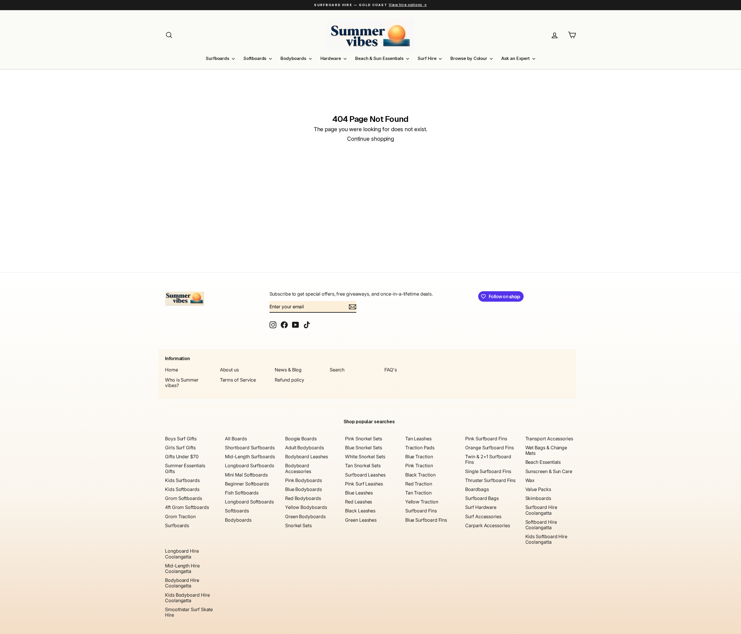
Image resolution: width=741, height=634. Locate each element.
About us (229, 370)
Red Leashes (358, 502)
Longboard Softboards (249, 502)
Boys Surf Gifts (181, 438)
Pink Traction (419, 465)
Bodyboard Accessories (298, 468)
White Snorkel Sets (365, 456)
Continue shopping (370, 138)
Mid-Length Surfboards (250, 456)
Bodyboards (293, 58)
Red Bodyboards (303, 498)
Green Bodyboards (305, 516)
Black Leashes (360, 511)
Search (337, 370)
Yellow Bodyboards (306, 507)
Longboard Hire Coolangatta (182, 553)
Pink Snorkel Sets (363, 438)
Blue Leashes (359, 493)
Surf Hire (427, 58)
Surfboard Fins (421, 511)
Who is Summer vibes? (182, 382)
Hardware (331, 58)
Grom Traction (180, 516)
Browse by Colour (469, 58)
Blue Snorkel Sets (363, 447)
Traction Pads (419, 447)
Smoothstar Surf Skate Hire (189, 612)
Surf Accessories (483, 516)
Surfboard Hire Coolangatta (541, 510)
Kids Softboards (182, 489)
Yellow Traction (421, 502)
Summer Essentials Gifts (185, 468)
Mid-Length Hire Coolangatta (182, 568)
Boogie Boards (301, 438)
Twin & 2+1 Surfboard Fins (488, 459)
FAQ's (390, 370)
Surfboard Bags (482, 498)
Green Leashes (361, 520)
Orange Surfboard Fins (489, 447)
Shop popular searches (369, 422)
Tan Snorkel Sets (363, 465)
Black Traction (420, 475)
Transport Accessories (549, 438)
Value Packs (538, 489)
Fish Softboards (241, 493)
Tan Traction (418, 493)
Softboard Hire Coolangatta (541, 524)
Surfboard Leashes (365, 475)
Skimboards (538, 498)
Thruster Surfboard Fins (490, 480)
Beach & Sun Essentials (380, 58)
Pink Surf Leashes (364, 484)
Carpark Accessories (487, 525)
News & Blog (288, 370)
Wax (530, 480)
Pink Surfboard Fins (486, 438)
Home (171, 370)
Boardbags (477, 489)
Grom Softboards (183, 498)
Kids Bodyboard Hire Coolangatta (187, 597)
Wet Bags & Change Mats (546, 450)
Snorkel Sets (298, 525)
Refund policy (289, 380)
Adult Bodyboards (304, 447)
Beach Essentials (543, 462)
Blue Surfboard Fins (426, 520)
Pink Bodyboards (303, 480)
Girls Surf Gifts (180, 447)
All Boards (236, 438)
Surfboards (218, 58)
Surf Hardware (480, 507)
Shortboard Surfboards (249, 447)
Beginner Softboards (247, 484)
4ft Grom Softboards (187, 507)
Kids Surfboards (182, 480)
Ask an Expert (516, 58)
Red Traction (418, 484)
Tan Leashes (418, 438)
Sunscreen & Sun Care (548, 471)
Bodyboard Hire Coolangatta (182, 583)
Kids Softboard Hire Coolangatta (546, 539)
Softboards (255, 58)
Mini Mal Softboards (246, 475)
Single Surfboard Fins (488, 471)
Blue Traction (419, 456)
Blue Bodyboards (303, 489)
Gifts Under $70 (182, 456)
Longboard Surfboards (249, 465)
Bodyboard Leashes (306, 456)
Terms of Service (238, 380)
